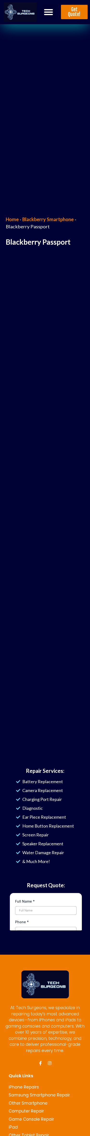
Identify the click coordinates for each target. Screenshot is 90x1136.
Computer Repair (26, 1111)
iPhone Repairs (24, 1087)
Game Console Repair (31, 1119)
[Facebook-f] (40, 1063)
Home (12, 219)
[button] (48, 12)
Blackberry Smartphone (48, 219)
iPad (13, 1127)
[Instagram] (50, 1063)
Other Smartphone (28, 1103)
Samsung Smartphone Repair (39, 1095)
